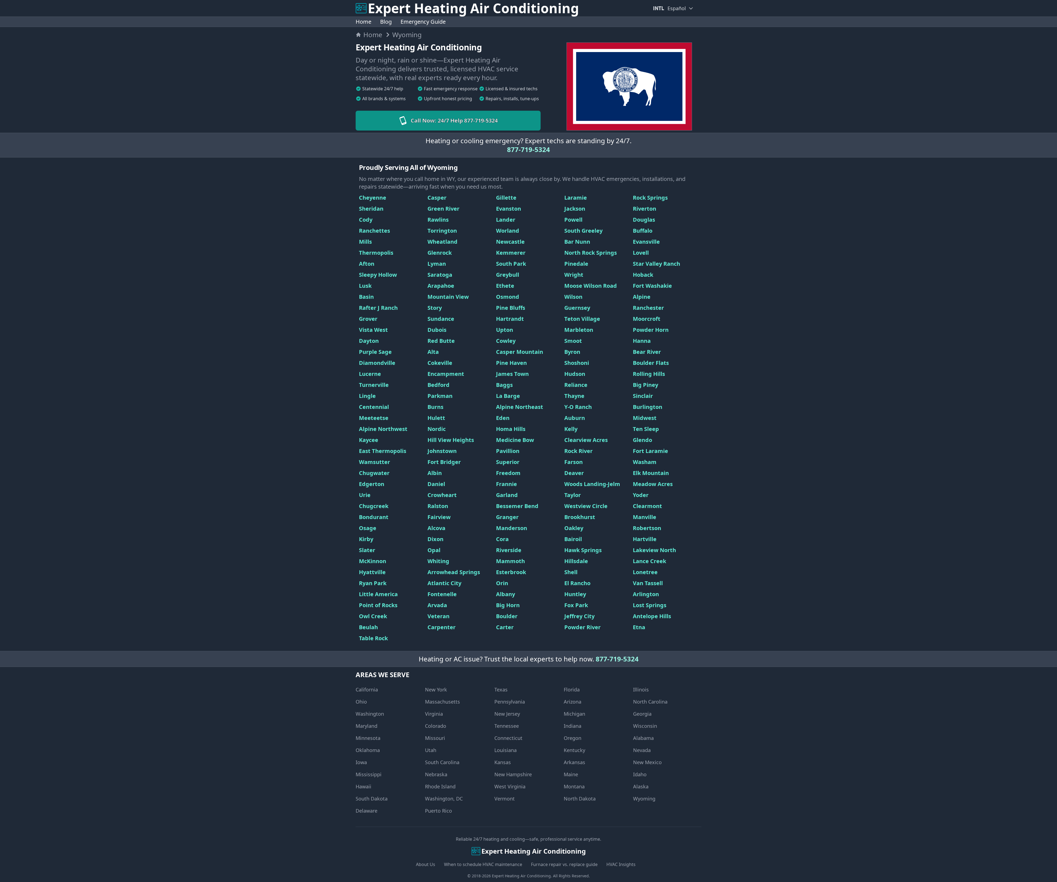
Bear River (647, 351)
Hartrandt (510, 318)
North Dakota (580, 798)
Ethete (505, 285)
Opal (433, 550)
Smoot (573, 340)
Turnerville (374, 385)
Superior (507, 462)
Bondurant (373, 517)
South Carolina (442, 762)
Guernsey (577, 307)
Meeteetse (373, 418)
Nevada (642, 750)
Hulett (436, 418)
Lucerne (370, 374)
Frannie (506, 484)
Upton (504, 329)
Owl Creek (373, 616)
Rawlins (438, 219)
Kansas (502, 762)
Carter (505, 627)
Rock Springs (650, 197)
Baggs (504, 385)
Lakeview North (654, 550)
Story (434, 307)
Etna (639, 627)
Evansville (646, 241)
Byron (572, 351)
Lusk (365, 285)
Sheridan (371, 208)
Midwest (644, 418)
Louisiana (505, 750)
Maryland (366, 726)
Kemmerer (510, 252)
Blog (386, 21)
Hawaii (363, 786)
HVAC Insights (621, 864)
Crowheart (442, 495)
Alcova (436, 528)
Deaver (574, 473)
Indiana (572, 726)
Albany (505, 594)
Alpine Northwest (383, 429)
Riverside (508, 550)
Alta (433, 351)
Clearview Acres (586, 440)
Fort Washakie (652, 285)
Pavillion (507, 451)
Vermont (504, 798)
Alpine (641, 296)
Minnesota (368, 738)
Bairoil (573, 539)
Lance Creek (649, 561)
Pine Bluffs (510, 307)
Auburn (574, 418)
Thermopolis (376, 252)
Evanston (508, 208)
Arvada (437, 605)
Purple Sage (375, 351)
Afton (366, 263)
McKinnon (372, 561)
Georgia (642, 713)
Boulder (506, 616)
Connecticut (508, 738)
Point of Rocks (378, 605)
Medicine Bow (515, 440)
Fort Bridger (444, 462)
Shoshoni (576, 363)
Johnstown (442, 451)
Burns (435, 407)
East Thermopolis (382, 451)
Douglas (644, 219)
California (367, 689)
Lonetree (645, 572)
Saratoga (439, 274)
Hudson (574, 374)
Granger (507, 517)
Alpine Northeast (519, 407)
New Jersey (507, 713)
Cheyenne (372, 197)
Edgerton (371, 484)
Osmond (507, 296)
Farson (573, 462)
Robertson (647, 528)
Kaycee (368, 440)
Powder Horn (651, 329)
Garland (507, 495)
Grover (368, 318)
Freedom (508, 473)
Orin (502, 583)
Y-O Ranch (578, 407)
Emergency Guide (423, 21)
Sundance (440, 318)
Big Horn (508, 605)
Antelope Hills (652, 616)
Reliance (575, 385)
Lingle (367, 396)
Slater (367, 550)
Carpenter (441, 627)
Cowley (506, 340)
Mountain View (448, 296)
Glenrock (439, 252)
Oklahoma (368, 750)
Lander (505, 219)
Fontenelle (442, 594)
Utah (430, 750)
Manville (644, 517)
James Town (512, 374)
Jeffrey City (579, 616)
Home (363, 21)
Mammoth (510, 561)
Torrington (442, 230)
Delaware (366, 810)
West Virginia (509, 786)
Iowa (361, 762)
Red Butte (441, 340)
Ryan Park (372, 583)
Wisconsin (645, 726)
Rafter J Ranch (378, 307)
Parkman (440, 396)
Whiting (438, 561)
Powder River (582, 627)
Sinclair (643, 396)
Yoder (641, 495)
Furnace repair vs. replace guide (564, 864)
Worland (507, 230)
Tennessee (506, 726)
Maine (571, 774)
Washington (370, 713)
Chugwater (374, 473)
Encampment (445, 374)
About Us (425, 864)
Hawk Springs (583, 550)
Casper (436, 197)
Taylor (572, 495)
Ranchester (648, 307)
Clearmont (647, 506)
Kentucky (574, 750)
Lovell (641, 252)
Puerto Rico (438, 810)
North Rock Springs (590, 252)
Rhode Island (440, 786)
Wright (573, 274)
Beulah (368, 627)
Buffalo (642, 230)
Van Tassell (648, 583)
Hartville (644, 539)
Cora (502, 539)
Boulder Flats (651, 363)
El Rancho (577, 583)
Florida (572, 689)
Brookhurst (579, 517)
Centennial (374, 407)
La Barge (508, 396)
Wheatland (442, 241)
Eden (503, 418)
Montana (574, 786)
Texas (501, 689)
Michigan (574, 713)
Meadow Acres (653, 484)
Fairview (439, 517)
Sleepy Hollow (378, 274)
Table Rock (373, 638)
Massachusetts (442, 701)
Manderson (511, 528)
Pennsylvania (509, 701)
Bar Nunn (577, 241)
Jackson (574, 208)
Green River (443, 208)
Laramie (575, 197)
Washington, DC (444, 798)
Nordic (436, 429)
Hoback (643, 274)
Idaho (640, 774)
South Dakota (372, 798)
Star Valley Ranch (656, 263)
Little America (378, 594)
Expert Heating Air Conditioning (521, 875)
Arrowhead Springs (453, 572)
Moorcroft (646, 318)
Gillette (506, 197)
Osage (367, 528)
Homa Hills (510, 429)
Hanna (642, 340)
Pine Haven (511, 363)
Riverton (644, 208)
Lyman (436, 263)
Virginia (434, 713)
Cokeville (439, 363)
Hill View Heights (450, 440)
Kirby (366, 539)
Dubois (436, 329)
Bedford (438, 385)
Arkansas (574, 762)
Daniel (436, 484)
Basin (366, 296)
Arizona (572, 701)
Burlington (647, 407)
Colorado (435, 726)
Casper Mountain (519, 351)
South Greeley (583, 230)
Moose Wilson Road (590, 285)
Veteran (438, 616)
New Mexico (647, 762)
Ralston (437, 506)
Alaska (641, 786)
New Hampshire (513, 774)
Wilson (573, 296)
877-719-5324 (528, 149)
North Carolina (650, 701)
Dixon (435, 539)
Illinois (641, 689)
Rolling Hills (649, 374)
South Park (511, 263)
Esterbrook (511, 572)
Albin (434, 473)
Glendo (642, 440)
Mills (365, 241)
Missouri (435, 738)
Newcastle (510, 241)
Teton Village (582, 318)
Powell (573, 219)
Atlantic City (444, 583)
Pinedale (576, 263)
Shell (570, 572)
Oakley (573, 528)
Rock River (578, 451)
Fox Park (576, 605)
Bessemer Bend (517, 506)
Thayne (574, 396)
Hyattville (372, 572)
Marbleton (578, 329)
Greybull (507, 274)
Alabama (643, 738)
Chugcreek (373, 506)
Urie (365, 495)
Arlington (646, 594)
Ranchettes (374, 230)
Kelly (570, 429)
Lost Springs (649, 605)
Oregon (572, 738)
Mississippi (369, 774)
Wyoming (644, 798)
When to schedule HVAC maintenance (483, 864)
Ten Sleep (646, 429)
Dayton (369, 340)
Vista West (373, 329)
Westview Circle (585, 506)
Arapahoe (440, 285)
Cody (365, 219)
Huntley (575, 594)
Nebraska (436, 774)
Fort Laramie (650, 451)
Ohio (361, 701)
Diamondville (377, 363)
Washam (644, 462)
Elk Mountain (651, 473)
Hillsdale (576, 561)
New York (436, 689)
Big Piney (645, 385)
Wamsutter (374, 462)
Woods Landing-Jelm (592, 484)
